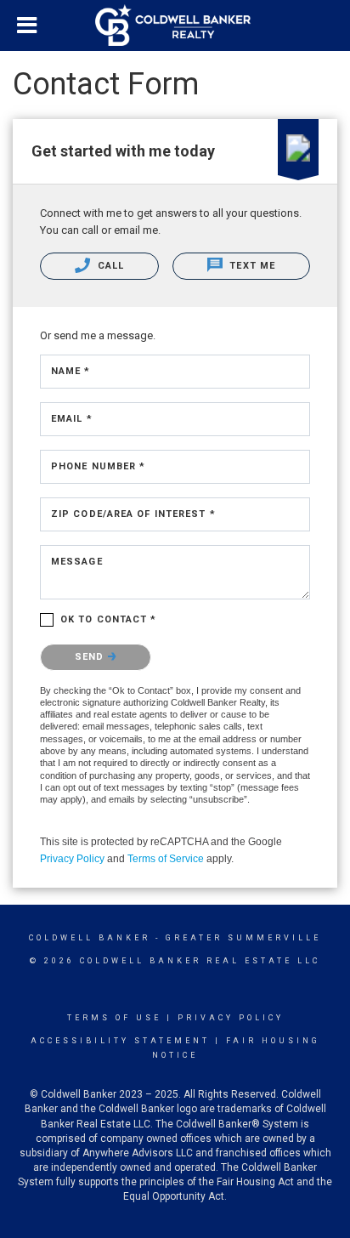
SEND (91, 656)
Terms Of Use (114, 1018)
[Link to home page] (175, 25)
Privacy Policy (72, 859)
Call (109, 265)
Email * (72, 418)
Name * (71, 371)
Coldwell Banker (89, 938)
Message (77, 561)
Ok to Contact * (108, 619)
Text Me (250, 265)
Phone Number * (98, 466)
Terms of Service (165, 859)
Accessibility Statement (120, 1040)
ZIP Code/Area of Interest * (133, 514)
